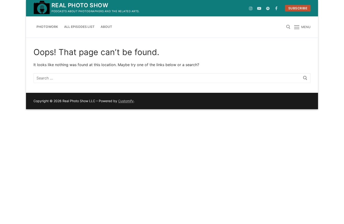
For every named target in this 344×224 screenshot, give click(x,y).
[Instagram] (250, 8)
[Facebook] (276, 8)
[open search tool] (288, 27)
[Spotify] (267, 8)
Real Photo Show (79, 5)
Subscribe (297, 8)
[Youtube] (259, 8)
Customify (126, 101)
